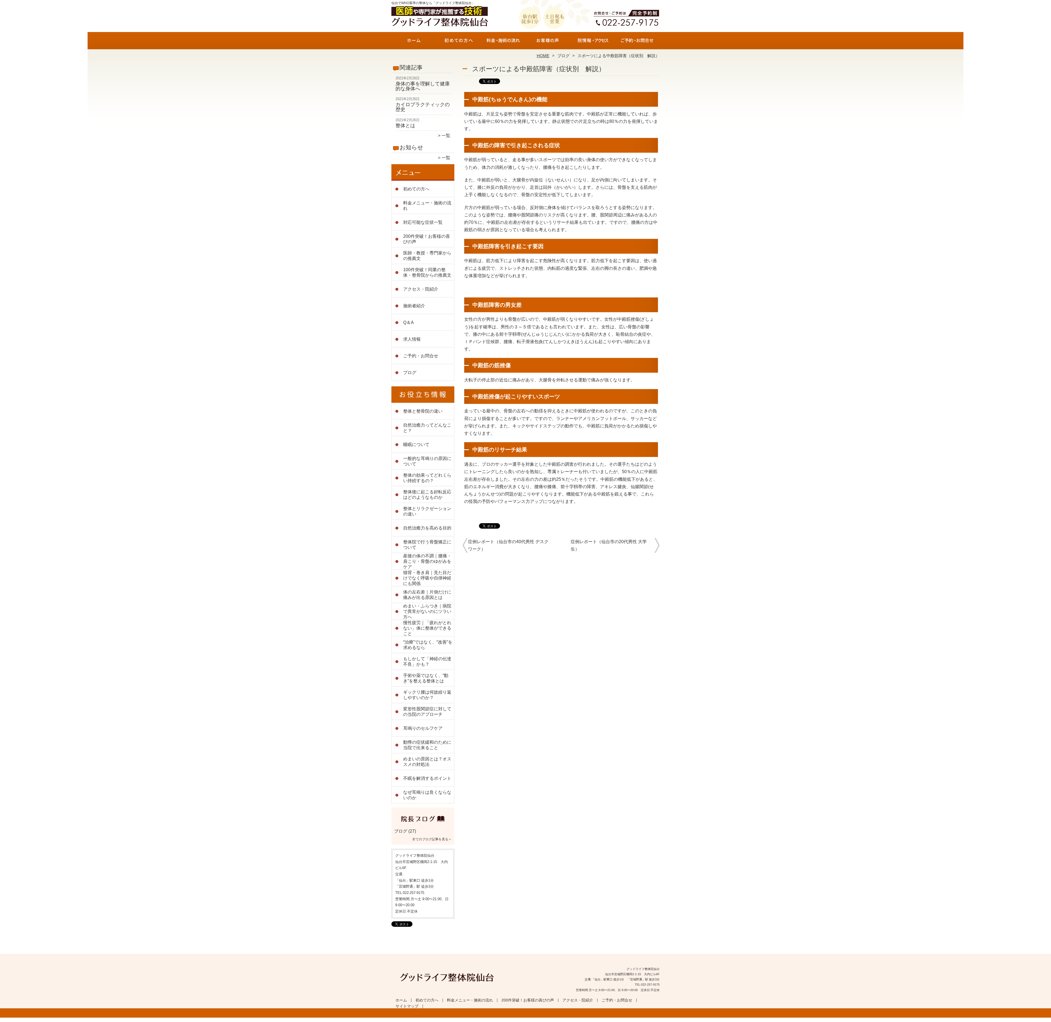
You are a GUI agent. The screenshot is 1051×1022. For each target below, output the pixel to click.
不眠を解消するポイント (427, 778)
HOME (543, 55)
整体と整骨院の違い (423, 411)
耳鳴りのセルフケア (423, 728)
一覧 (445, 135)
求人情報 (412, 339)
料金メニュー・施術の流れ (503, 43)
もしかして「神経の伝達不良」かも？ (427, 661)
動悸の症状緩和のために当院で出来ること (427, 745)
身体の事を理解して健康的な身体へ (422, 86)
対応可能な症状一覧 (423, 222)
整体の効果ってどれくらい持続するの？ (427, 478)
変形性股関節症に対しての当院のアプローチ (427, 712)
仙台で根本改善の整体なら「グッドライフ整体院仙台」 (525, 1019)
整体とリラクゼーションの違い (427, 511)
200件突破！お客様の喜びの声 (548, 43)
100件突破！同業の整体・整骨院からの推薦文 (427, 272)
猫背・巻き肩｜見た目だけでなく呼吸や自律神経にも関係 (427, 578)
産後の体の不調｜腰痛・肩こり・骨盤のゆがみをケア (427, 561)
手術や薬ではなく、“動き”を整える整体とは (425, 678)
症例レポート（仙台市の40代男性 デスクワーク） (508, 545)
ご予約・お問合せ (637, 43)
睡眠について (416, 444)
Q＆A (408, 322)
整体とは (405, 125)
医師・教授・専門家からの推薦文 (427, 256)
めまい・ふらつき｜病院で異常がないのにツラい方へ (427, 611)
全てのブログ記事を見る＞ (432, 839)
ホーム (413, 43)
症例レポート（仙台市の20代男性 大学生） (609, 545)
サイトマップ (406, 1006)
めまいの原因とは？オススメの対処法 (427, 762)
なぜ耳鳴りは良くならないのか (427, 795)
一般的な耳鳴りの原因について (427, 461)
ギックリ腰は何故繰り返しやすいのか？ (427, 695)
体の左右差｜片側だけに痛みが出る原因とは (427, 595)
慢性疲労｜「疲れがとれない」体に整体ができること (427, 628)
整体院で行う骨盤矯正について (427, 545)
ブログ (563, 55)
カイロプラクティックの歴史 (422, 107)
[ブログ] (423, 825)
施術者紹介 (414, 305)
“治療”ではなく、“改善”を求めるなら (427, 645)
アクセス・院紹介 (592, 43)
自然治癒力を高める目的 (427, 528)
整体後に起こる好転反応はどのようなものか (427, 495)
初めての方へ (458, 43)
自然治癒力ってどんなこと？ (427, 428)
